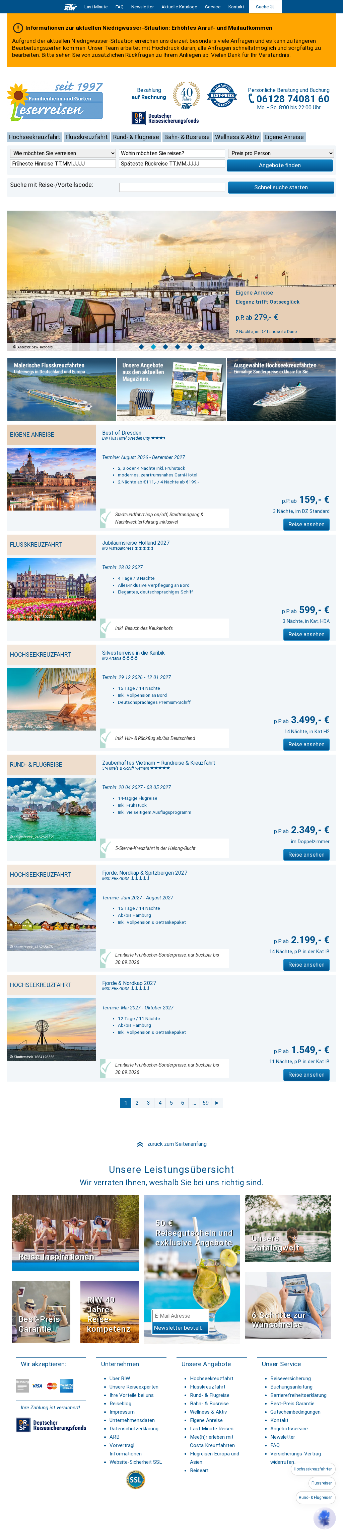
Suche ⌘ (265, 6)
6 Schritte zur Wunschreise (279, 1320)
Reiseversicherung (290, 1379)
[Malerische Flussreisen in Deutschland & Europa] (62, 389)
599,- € (313, 610)
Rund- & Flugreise (136, 137)
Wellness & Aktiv (237, 137)
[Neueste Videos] (75, 1233)
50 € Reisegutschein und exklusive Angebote (194, 1233)
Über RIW (120, 1379)
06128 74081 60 (293, 99)
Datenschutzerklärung (134, 1429)
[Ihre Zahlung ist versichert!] (165, 121)
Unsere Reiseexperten (134, 1387)
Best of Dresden (121, 433)
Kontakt (279, 1420)
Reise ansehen (306, 524)
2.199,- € (309, 940)
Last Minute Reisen (211, 1429)
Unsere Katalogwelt (275, 1243)
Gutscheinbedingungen (295, 1412)
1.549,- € (309, 1050)
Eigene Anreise (284, 137)
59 (206, 1103)
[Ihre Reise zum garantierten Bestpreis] (222, 95)
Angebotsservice (289, 1429)
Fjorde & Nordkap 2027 (129, 983)
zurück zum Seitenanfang (171, 1144)
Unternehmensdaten (132, 1420)
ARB (115, 1437)
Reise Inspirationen (56, 1256)
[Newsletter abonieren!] (192, 1269)
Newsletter (282, 1437)
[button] (324, 1518)
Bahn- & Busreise (187, 137)
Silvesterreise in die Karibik (133, 653)
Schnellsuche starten (281, 187)
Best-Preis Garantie (39, 1324)
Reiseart (199, 1470)
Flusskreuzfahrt (87, 137)
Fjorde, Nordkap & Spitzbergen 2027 (144, 873)
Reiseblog (120, 1404)
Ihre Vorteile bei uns (132, 1395)
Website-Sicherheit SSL (136, 1462)
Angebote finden (280, 165)
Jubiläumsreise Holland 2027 (135, 543)
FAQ (120, 6)
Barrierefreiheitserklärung (298, 1395)
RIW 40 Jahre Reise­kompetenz (109, 1314)
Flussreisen (322, 1483)
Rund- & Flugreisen (316, 1497)
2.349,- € (309, 830)
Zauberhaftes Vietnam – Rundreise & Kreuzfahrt (158, 763)
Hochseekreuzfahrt (34, 137)
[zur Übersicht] (65, 101)
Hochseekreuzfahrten (313, 1469)
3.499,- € (309, 720)
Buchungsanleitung (291, 1387)
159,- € (313, 499)
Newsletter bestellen (180, 1327)
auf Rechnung (149, 97)
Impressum (122, 1412)
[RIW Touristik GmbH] (70, 7)
